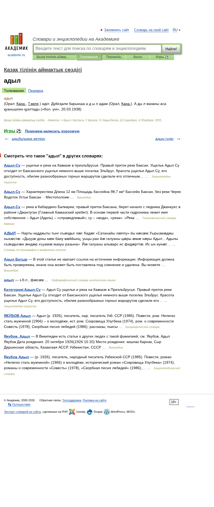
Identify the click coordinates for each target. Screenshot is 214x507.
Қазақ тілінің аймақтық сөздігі (54, 57)
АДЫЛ (10, 233)
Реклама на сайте (94, 400)
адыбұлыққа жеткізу (28, 139)
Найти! (171, 49)
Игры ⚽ (162, 57)
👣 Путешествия (19, 404)
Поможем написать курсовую (52, 131)
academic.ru (16, 55)
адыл (9, 280)
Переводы (113, 57)
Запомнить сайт (117, 30)
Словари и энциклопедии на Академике (76, 39)
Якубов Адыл (16, 357)
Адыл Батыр (15, 259)
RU (175, 30)
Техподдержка (71, 400)
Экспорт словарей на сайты (22, 411)
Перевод (35, 91)
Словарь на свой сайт (151, 30)
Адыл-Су (12, 165)
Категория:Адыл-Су (22, 289)
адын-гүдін (164, 139)
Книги (137, 57)
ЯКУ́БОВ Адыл (17, 316)
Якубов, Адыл (17, 336)
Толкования (88, 57)
